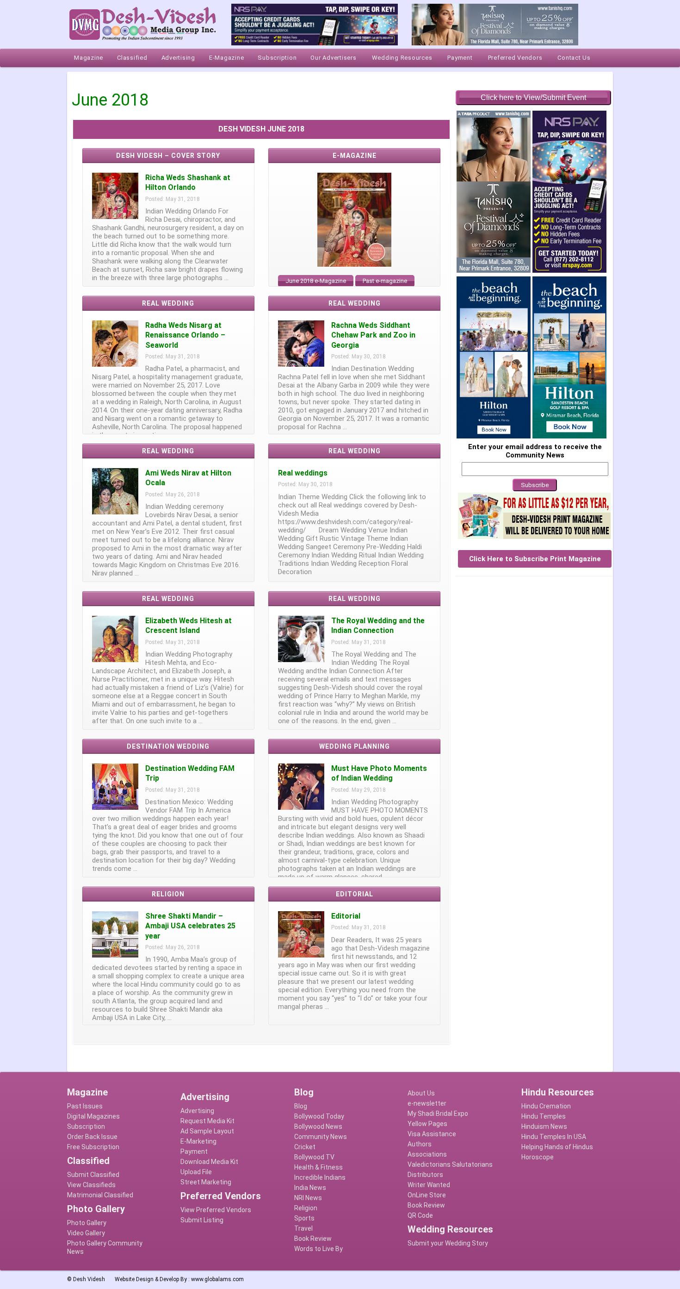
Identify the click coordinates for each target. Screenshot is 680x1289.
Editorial (345, 916)
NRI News (308, 1197)
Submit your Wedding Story (448, 1243)
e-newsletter (427, 1103)
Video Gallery (86, 1233)
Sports (304, 1218)
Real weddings (303, 473)
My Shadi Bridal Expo (438, 1113)
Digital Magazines (93, 1116)
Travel (303, 1228)
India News (310, 1187)
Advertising (197, 1110)
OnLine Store (427, 1195)
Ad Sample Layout (207, 1131)
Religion (305, 1208)
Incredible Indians (320, 1177)
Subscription (86, 1126)
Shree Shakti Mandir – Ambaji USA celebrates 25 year (190, 926)
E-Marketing (198, 1141)
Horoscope (537, 1157)
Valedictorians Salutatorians (450, 1164)
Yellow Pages (427, 1123)
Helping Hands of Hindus (557, 1147)
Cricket (304, 1147)
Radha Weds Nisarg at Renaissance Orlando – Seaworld (185, 335)
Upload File (196, 1172)
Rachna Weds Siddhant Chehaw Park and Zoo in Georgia (373, 335)
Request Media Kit (207, 1121)
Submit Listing (201, 1220)
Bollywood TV (314, 1157)
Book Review (313, 1238)
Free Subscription (93, 1147)
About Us (421, 1093)
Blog (300, 1106)
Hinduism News (544, 1126)
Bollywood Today (319, 1116)
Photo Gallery (86, 1222)
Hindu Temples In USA (553, 1136)
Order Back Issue (92, 1136)
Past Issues (85, 1106)
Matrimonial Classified (100, 1195)
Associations (427, 1154)
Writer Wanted (429, 1185)
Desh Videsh (89, 1279)
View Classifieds (91, 1185)
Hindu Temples (543, 1116)
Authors (420, 1144)
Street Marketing (205, 1182)
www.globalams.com (217, 1279)
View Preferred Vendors (215, 1210)
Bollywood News (318, 1126)
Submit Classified (93, 1174)
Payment (194, 1151)
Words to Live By (318, 1248)
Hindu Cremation (546, 1106)
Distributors (425, 1174)
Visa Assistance (432, 1134)
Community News (320, 1136)
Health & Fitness (318, 1167)
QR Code (420, 1215)
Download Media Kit (209, 1161)
